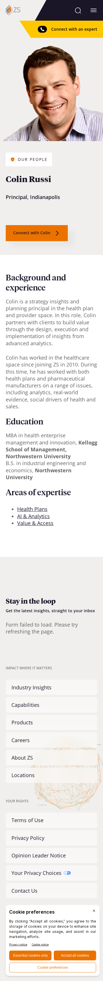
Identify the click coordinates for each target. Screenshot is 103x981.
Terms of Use (27, 820)
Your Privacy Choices (36, 872)
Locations (23, 775)
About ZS (22, 757)
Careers (20, 740)
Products (22, 722)
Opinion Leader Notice (38, 855)
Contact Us (24, 890)
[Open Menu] (93, 10)
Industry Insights (31, 687)
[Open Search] (78, 10)
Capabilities (25, 704)
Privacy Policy (27, 837)
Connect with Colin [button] (31, 232)
